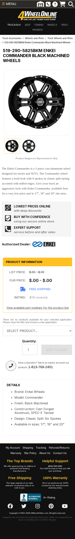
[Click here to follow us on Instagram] (37, 506)
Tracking (41, 447)
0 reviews (39, 297)
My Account (13, 447)
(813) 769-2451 (55, 466)
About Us (44, 453)
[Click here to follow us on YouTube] (65, 506)
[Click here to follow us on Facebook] (10, 506)
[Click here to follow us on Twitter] (24, 506)
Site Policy (30, 453)
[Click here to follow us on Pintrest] (51, 506)
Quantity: (29, 341)
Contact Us (60, 453)
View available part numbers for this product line (38, 307)
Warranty (15, 453)
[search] (71, 4)
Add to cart (57, 350)
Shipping (27, 447)
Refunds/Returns (59, 447)
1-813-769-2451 (40, 367)
